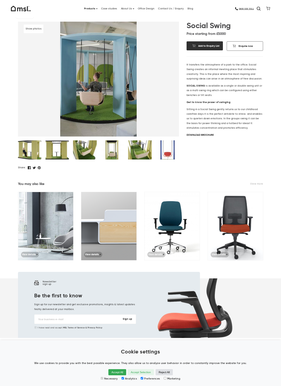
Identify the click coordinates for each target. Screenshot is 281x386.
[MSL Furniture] (21, 8)
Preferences (152, 378)
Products (89, 8)
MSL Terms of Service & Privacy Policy (82, 327)
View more (256, 183)
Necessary (111, 378)
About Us (126, 8)
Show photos (34, 28)
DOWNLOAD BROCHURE (200, 135)
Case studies (109, 8)
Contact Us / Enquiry (171, 8)
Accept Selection (141, 372)
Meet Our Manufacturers (197, 6)
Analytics (131, 378)
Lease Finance (112, 6)
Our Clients (70, 6)
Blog (190, 8)
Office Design (146, 8)
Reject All (164, 372)
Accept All (117, 372)
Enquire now (246, 46)
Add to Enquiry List (208, 45)
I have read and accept (70, 327)
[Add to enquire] (72, 198)
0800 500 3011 (246, 8)
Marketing (173, 378)
